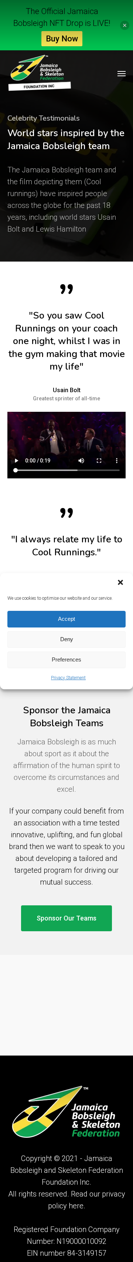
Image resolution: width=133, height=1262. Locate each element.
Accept (66, 619)
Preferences (66, 659)
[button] (121, 583)
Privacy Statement (68, 677)
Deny (66, 639)
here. (77, 1205)
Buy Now (62, 38)
